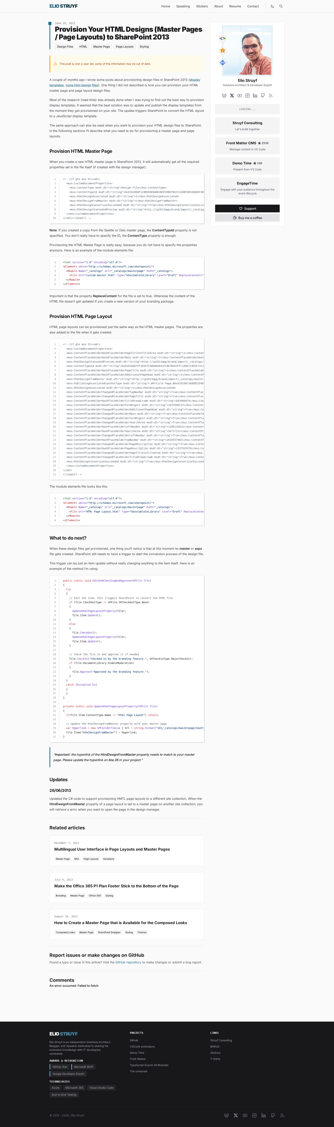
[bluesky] (224, 95)
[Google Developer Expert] (223, 39)
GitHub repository (128, 962)
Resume (235, 6)
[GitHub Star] (223, 51)
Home (165, 6)
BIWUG (214, 1046)
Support (250, 208)
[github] (263, 95)
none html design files (82, 85)
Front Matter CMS (241, 143)
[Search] (281, 6)
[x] (232, 95)
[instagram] (247, 95)
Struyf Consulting (247, 123)
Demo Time (242, 163)
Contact (253, 6)
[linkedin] (255, 95)
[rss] (270, 95)
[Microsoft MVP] (223, 63)
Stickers (202, 6)
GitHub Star (60, 1066)
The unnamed (138, 1071)
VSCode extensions (142, 1046)
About (218, 6)
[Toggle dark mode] (272, 6)
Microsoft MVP (83, 1066)
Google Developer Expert (68, 1073)
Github (134, 1040)
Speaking (183, 6)
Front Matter (138, 1058)
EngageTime (247, 183)
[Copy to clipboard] (199, 178)
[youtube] (239, 95)
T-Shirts (215, 1058)
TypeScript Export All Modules (149, 1065)
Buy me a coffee (250, 218)
